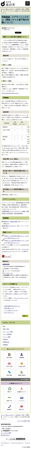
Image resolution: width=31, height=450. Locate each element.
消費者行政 (6, 342)
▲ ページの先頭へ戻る (24, 420)
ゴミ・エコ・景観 (8, 331)
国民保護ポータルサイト (9, 226)
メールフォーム (8, 273)
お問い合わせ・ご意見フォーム (13, 293)
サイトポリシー (5, 443)
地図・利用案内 (6, 428)
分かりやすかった (9, 312)
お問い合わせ (6, 435)
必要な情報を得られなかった (12, 306)
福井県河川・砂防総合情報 (10, 221)
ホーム (2, 9)
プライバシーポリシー (19, 298)
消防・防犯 (6, 329)
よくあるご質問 (7, 433)
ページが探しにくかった (11, 310)
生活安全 (18, 9)
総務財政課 (6, 264)
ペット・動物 (6, 337)
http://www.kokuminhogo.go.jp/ (10, 93)
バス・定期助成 (7, 334)
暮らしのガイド (10, 9)
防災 (23, 9)
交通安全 (5, 339)
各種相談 (5, 344)
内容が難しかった (9, 308)
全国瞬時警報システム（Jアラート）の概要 (13, 211)
